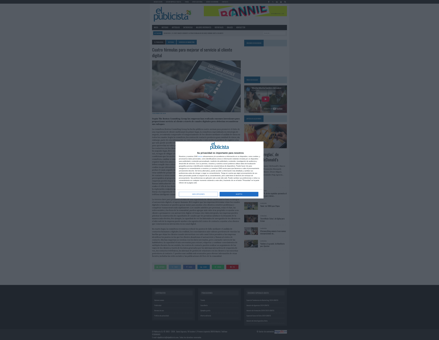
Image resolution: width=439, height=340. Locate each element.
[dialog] (219, 170)
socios (200, 156)
